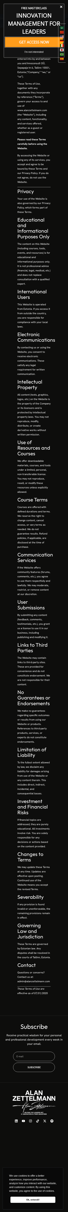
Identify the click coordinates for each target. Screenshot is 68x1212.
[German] (62, 41)
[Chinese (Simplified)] (62, 32)
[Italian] (62, 45)
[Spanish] (62, 58)
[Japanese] (62, 50)
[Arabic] (62, 27)
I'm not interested (34, 52)
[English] (62, 36)
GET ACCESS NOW (34, 42)
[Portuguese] (62, 54)
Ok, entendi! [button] (33, 1199)
